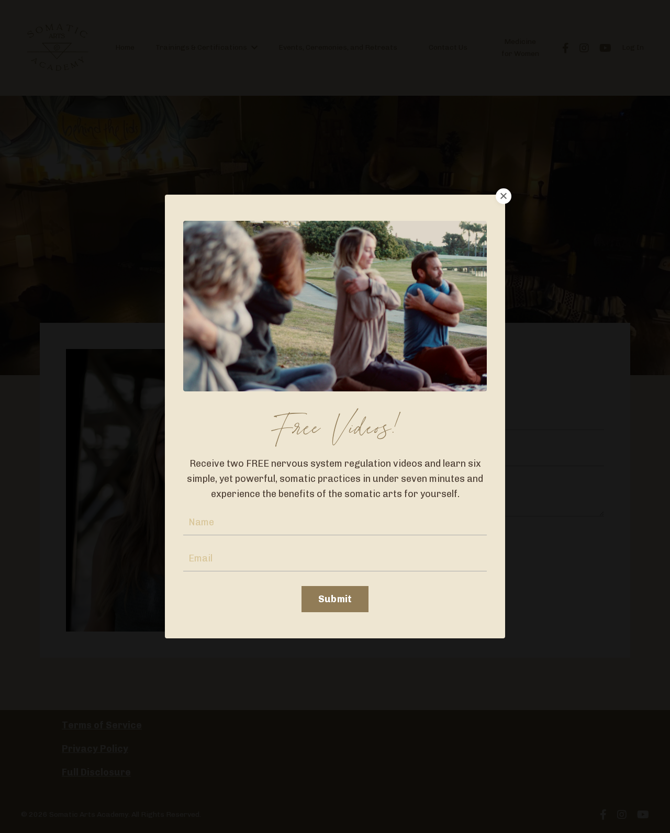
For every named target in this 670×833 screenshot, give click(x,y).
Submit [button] (335, 599)
